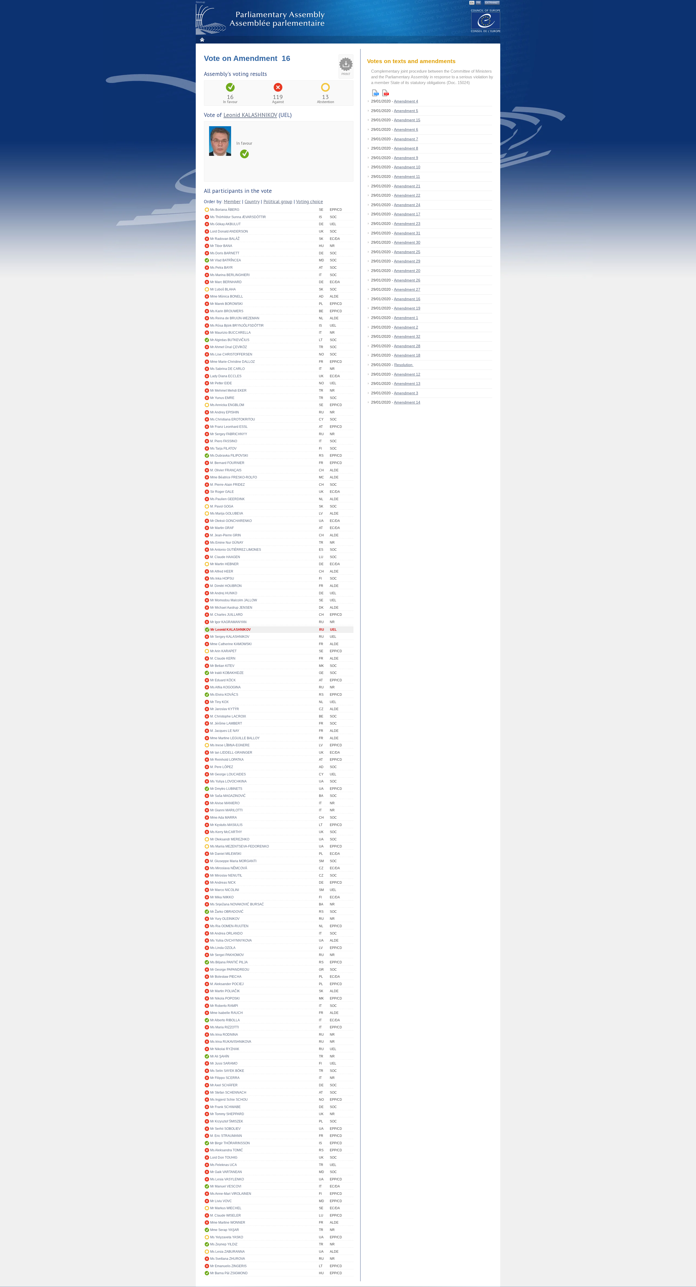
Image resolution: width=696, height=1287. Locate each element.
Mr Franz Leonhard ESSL (229, 427)
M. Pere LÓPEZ (221, 767)
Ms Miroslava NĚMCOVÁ (228, 868)
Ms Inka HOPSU (222, 578)
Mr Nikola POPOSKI (225, 998)
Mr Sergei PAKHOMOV (227, 955)
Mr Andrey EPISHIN (224, 412)
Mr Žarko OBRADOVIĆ (227, 912)
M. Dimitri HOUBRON (226, 586)
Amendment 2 (406, 327)
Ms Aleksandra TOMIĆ (226, 1150)
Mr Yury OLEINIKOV (225, 919)
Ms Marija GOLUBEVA (226, 513)
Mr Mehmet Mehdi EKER (228, 390)
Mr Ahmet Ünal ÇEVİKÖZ (228, 347)
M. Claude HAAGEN (225, 557)
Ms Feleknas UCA (223, 1165)
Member (232, 202)
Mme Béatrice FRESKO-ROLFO (233, 477)
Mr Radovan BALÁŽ (225, 239)
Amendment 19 (407, 308)
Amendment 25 (407, 252)
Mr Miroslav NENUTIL (226, 875)
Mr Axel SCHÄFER (224, 1085)
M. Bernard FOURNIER (227, 463)
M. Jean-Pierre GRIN (225, 535)
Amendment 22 (407, 195)
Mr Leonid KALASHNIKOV (230, 630)
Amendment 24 (407, 205)
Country (252, 202)
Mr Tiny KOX (219, 702)
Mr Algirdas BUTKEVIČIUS (229, 340)
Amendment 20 (407, 270)
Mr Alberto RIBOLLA (225, 1020)
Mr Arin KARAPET (223, 651)
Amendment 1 (406, 317)
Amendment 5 (406, 111)
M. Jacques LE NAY (224, 731)
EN (472, 2)
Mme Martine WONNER (227, 1222)
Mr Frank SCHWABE (225, 1107)
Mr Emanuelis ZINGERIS (228, 1266)
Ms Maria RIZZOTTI (224, 1027)
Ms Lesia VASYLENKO (227, 1179)
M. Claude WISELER (225, 1215)
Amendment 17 (407, 214)
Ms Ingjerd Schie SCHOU (229, 1100)
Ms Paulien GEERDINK (227, 499)
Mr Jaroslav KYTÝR (224, 709)
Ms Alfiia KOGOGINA (225, 687)
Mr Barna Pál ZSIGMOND (229, 1273)
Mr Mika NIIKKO (222, 897)
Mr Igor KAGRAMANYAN (228, 622)
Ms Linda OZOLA (222, 948)
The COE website (486, 20)
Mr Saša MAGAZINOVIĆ (228, 796)
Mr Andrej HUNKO (223, 593)
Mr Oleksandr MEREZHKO (229, 839)
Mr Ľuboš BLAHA (223, 289)
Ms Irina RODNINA (224, 1035)
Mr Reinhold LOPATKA (227, 760)
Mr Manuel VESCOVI (225, 1186)
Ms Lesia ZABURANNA (227, 1252)
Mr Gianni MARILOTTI (226, 810)
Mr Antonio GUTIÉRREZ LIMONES (235, 550)
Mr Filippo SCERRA (225, 1078)
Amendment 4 (406, 101)
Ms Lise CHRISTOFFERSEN (231, 354)
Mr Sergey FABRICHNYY (228, 434)
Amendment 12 (407, 374)
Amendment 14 (407, 402)
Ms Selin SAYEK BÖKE (227, 1071)
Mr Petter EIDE (221, 383)
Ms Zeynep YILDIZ (223, 1244)
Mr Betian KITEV (222, 666)
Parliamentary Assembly (261, 19)
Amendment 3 (406, 393)
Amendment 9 (406, 158)
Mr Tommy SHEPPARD (227, 1114)
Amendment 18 (407, 355)
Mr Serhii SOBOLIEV (225, 1129)
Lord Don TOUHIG (223, 1157)
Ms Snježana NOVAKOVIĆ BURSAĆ (237, 904)
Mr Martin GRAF (222, 528)
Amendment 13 (407, 383)
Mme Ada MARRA (223, 817)
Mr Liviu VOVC (221, 1201)
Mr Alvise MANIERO (225, 803)
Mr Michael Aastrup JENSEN (231, 608)
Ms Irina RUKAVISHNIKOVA (230, 1042)
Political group (277, 202)
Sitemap (200, 2)
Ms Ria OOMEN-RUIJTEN (229, 926)
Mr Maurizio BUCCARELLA (230, 333)
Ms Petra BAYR (221, 268)
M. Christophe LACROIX (228, 716)
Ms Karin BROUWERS (226, 311)
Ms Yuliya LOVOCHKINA (228, 781)
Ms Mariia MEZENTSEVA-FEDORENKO (239, 846)
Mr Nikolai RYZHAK (224, 1049)
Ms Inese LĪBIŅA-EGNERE (230, 745)
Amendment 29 (407, 261)
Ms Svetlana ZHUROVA (227, 1259)
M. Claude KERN (222, 658)
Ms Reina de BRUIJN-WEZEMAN (234, 318)
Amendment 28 (407, 346)
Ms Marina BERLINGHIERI (230, 275)
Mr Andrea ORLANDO (226, 933)
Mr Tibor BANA (221, 246)
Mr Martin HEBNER (224, 564)
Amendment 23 (407, 223)
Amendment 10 (407, 167)
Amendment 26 (407, 280)
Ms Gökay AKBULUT (225, 224)
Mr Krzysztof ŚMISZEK (226, 1121)
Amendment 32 (407, 336)
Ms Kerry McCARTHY (226, 832)
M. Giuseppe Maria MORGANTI (233, 861)
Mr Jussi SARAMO (223, 1063)
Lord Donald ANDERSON (229, 231)
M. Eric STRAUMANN (226, 1136)
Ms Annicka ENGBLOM (227, 405)
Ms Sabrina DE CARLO (227, 369)
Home (202, 40)
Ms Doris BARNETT (224, 253)
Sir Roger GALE (222, 492)
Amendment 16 (407, 299)
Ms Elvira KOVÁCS (224, 695)
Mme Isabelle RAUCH (226, 1013)
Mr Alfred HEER (221, 571)
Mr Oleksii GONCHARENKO (231, 521)
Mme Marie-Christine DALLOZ (232, 362)
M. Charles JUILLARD (226, 615)
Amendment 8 (406, 148)
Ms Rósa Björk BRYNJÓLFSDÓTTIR (237, 325)
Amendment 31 (407, 233)
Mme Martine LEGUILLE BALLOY (235, 738)
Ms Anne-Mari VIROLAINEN (230, 1194)
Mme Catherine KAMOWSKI (230, 644)
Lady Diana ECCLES (225, 376)
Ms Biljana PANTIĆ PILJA (229, 962)
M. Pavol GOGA (221, 506)
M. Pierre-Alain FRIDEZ (227, 485)
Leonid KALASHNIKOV (250, 115)
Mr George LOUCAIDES (228, 774)
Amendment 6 (406, 129)
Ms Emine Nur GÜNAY (226, 542)
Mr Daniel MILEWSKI (225, 854)
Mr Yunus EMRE (222, 398)
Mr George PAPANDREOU (229, 970)
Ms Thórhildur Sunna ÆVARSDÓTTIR (238, 217)
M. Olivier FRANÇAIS (225, 470)
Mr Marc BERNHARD (226, 282)
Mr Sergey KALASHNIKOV (229, 637)
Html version (375, 92)
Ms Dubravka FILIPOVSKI (229, 455)
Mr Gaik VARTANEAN (226, 1172)
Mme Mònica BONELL (226, 296)
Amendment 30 (407, 242)
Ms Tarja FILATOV (223, 448)
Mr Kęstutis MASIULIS (226, 825)
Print (345, 74)
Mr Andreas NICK (223, 882)
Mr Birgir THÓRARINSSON (230, 1143)
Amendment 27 (407, 289)
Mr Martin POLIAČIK (225, 991)
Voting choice (309, 202)
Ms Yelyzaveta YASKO (226, 1237)
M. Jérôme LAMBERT (226, 723)
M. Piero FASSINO (223, 441)
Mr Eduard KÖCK (223, 680)
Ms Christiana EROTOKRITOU (232, 419)
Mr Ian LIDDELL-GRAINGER (231, 752)
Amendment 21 (407, 186)
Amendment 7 (406, 139)
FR (478, 2)
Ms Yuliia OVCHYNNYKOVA (231, 940)
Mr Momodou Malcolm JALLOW (233, 600)
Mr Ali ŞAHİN (219, 1056)
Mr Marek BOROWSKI (226, 304)
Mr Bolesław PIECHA (225, 977)
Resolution (404, 365)
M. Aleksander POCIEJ (227, 984)
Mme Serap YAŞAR (224, 1230)
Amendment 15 (407, 120)
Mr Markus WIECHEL (225, 1208)
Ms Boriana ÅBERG (224, 210)
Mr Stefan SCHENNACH (228, 1092)
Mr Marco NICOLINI (224, 890)
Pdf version (385, 92)
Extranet (492, 2)
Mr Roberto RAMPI (224, 1006)
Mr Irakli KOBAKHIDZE (227, 673)
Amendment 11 (407, 176)
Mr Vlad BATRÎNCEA (225, 260)
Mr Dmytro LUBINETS (226, 789)
